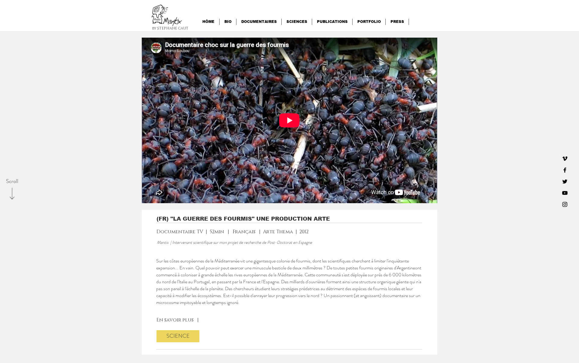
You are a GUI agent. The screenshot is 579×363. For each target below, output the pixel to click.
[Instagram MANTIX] (565, 204)
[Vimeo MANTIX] (565, 158)
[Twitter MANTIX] (565, 181)
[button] (172, 23)
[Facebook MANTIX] (565, 170)
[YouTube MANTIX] (565, 193)
